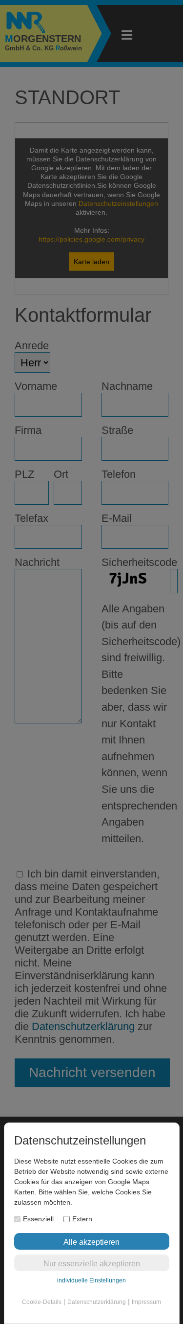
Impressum (146, 1302)
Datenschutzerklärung (96, 1302)
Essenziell (38, 1219)
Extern (82, 1219)
